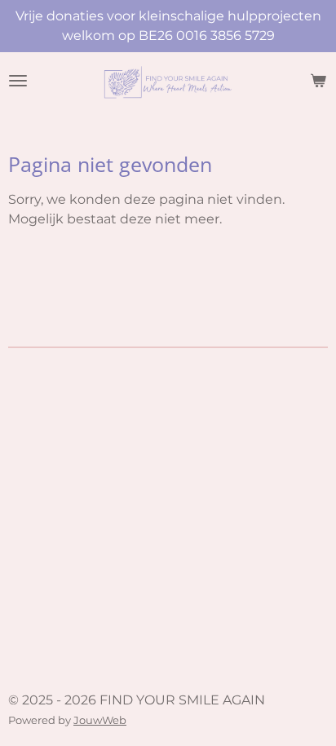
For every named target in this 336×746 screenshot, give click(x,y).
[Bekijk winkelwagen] (318, 80)
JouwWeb (99, 719)
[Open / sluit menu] (18, 80)
